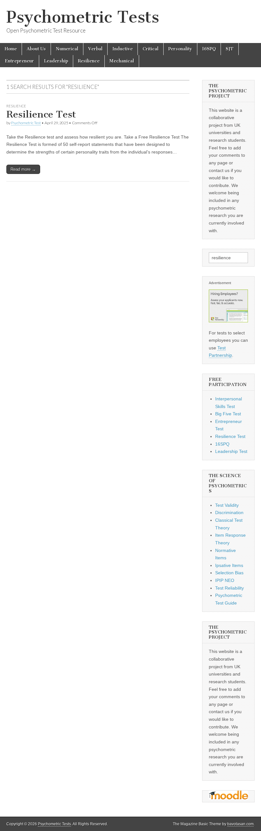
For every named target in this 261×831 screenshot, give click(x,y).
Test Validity (227, 505)
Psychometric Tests (82, 17)
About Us (36, 49)
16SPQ (209, 49)
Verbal (95, 49)
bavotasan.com (240, 824)
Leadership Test (231, 451)
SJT (230, 49)
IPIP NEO (224, 580)
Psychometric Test (26, 122)
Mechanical (121, 61)
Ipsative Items (229, 565)
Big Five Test (228, 413)
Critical (151, 49)
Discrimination (229, 512)
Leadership (56, 61)
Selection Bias (229, 572)
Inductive (122, 49)
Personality (180, 49)
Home (11, 49)
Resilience (89, 61)
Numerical (67, 49)
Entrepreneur (19, 61)
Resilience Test (41, 114)
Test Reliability (229, 588)
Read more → (23, 169)
